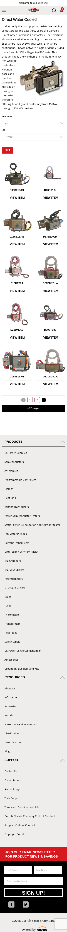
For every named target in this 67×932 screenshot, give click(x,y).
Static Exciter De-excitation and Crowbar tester (32, 525)
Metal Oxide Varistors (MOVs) (21, 551)
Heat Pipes (10, 632)
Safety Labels (12, 641)
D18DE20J (17, 283)
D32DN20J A (50, 376)
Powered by (33, 930)
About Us (9, 688)
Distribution (11, 733)
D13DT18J (50, 190)
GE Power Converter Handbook (22, 650)
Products (13, 441)
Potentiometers (13, 578)
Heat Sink (10, 498)
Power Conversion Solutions (21, 724)
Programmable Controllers (20, 480)
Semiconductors (14, 462)
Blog (7, 751)
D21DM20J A (50, 283)
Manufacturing (13, 742)
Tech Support (12, 798)
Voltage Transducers (16, 507)
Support (12, 760)
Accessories (11, 659)
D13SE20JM (50, 236)
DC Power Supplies (15, 453)
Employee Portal (14, 834)
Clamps (8, 489)
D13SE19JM (17, 376)
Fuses (7, 605)
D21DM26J (16, 329)
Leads (7, 596)
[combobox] (33, 123)
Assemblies (11, 471)
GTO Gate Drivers (14, 587)
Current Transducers (16, 542)
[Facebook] (11, 904)
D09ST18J (50, 329)
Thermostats (11, 614)
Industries (10, 706)
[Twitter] (26, 904)
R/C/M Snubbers (14, 569)
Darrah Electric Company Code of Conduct (29, 816)
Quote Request (13, 780)
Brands (8, 715)
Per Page (7, 116)
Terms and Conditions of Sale (21, 807)
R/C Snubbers (12, 560)
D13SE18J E (16, 236)
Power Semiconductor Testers (22, 516)
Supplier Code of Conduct (19, 825)
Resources (14, 677)
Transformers (12, 623)
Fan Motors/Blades (15, 533)
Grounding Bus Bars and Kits (21, 668)
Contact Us (10, 771)
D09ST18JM (17, 190)
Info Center (11, 697)
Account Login (12, 789)
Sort (5, 130)
